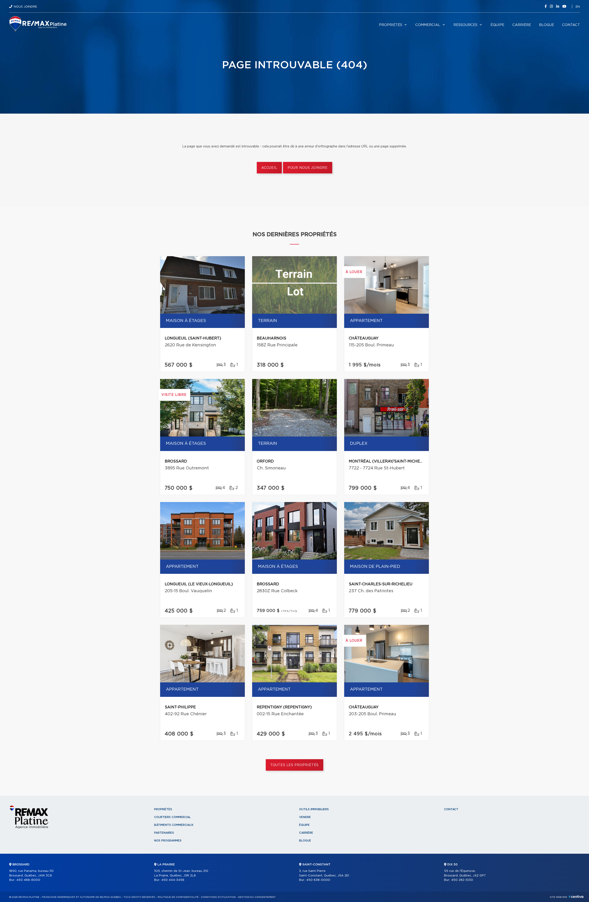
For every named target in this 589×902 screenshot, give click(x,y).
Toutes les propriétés (294, 765)
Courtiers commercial (172, 817)
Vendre (305, 817)
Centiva (576, 896)
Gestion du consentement (257, 897)
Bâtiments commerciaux (173, 825)
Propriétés (390, 25)
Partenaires (164, 832)
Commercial (427, 25)
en (578, 6)
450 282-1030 (462, 880)
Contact (571, 25)
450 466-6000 (28, 880)
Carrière (521, 25)
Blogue (546, 25)
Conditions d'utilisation (218, 897)
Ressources (465, 25)
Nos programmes (168, 840)
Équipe (497, 25)
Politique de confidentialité (178, 897)
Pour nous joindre (308, 167)
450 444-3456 (172, 880)
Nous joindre (25, 6)
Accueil (269, 167)
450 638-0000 (318, 880)
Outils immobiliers (314, 809)
